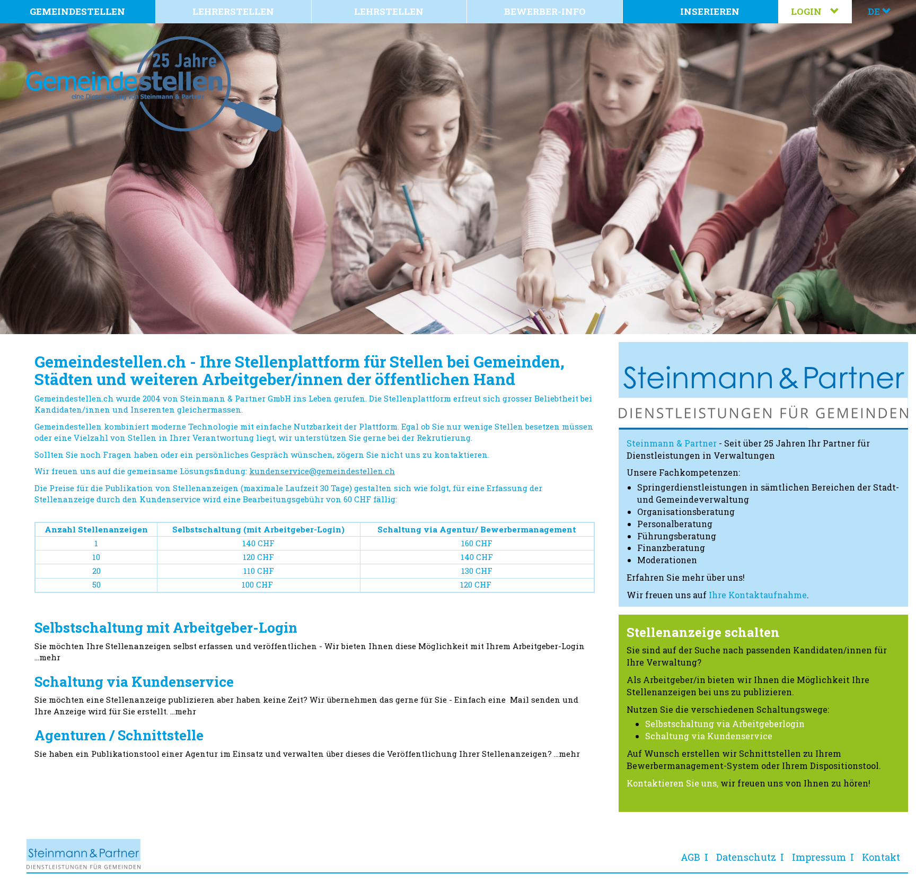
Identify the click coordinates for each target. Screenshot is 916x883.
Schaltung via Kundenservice (134, 681)
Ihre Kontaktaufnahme (758, 594)
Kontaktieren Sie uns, (672, 783)
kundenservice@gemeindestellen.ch (322, 471)
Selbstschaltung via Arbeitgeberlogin (725, 723)
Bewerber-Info (545, 11)
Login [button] (810, 11)
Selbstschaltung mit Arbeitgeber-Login (165, 627)
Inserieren (709, 11)
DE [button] (875, 11)
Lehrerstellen (233, 11)
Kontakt (881, 857)
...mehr (47, 657)
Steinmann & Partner (672, 443)
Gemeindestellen (77, 11)
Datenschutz (746, 857)
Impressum (819, 857)
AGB (690, 857)
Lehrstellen (389, 11)
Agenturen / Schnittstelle (119, 735)
